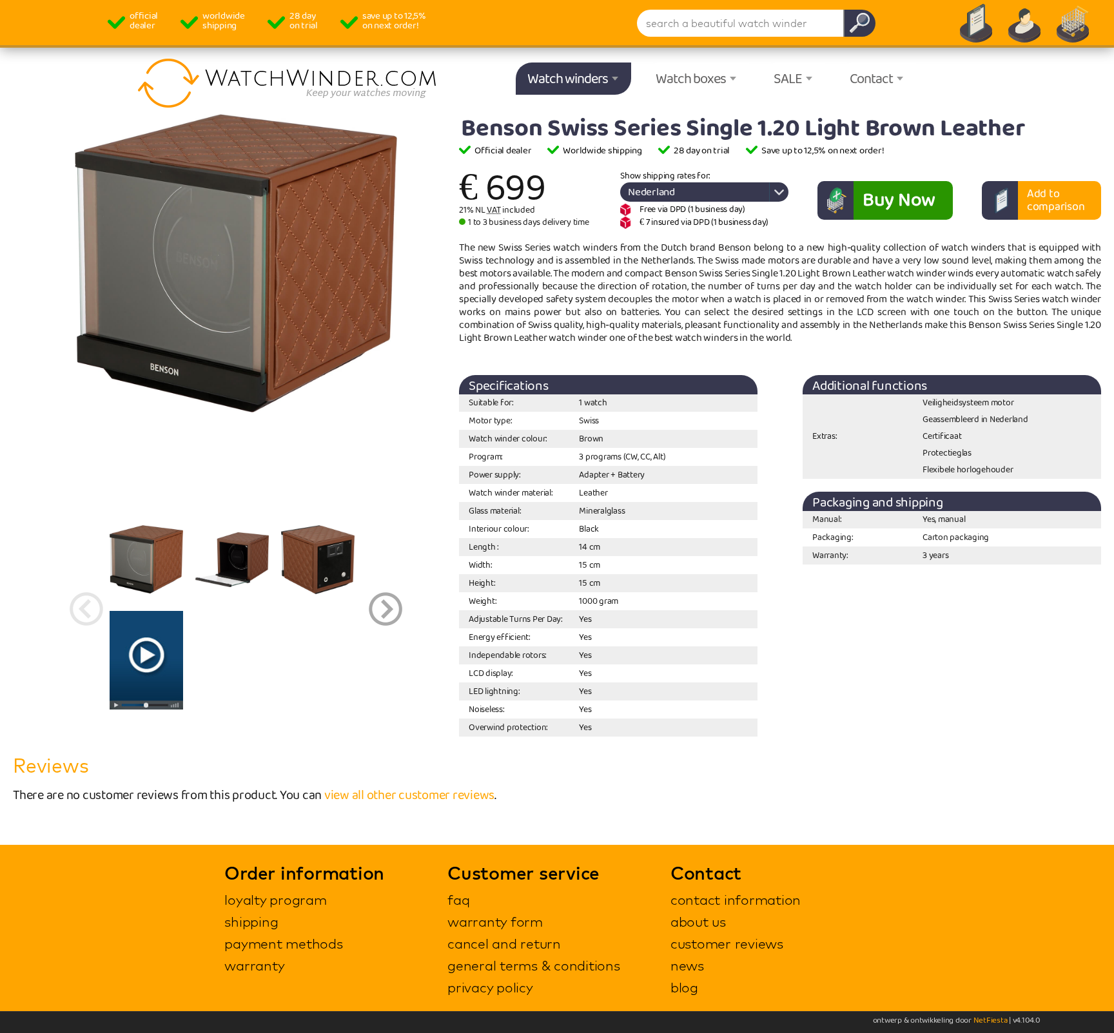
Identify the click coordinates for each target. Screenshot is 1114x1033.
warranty (254, 965)
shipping (251, 921)
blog (684, 987)
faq (458, 899)
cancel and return (504, 943)
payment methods (283, 943)
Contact (871, 79)
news (687, 965)
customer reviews (726, 943)
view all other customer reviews (409, 795)
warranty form (495, 921)
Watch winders (567, 79)
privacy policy (490, 987)
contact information (735, 899)
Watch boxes (691, 79)
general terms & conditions (533, 965)
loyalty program (275, 899)
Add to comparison (1056, 200)
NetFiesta (990, 1020)
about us (698, 921)
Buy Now (899, 200)
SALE (788, 79)
